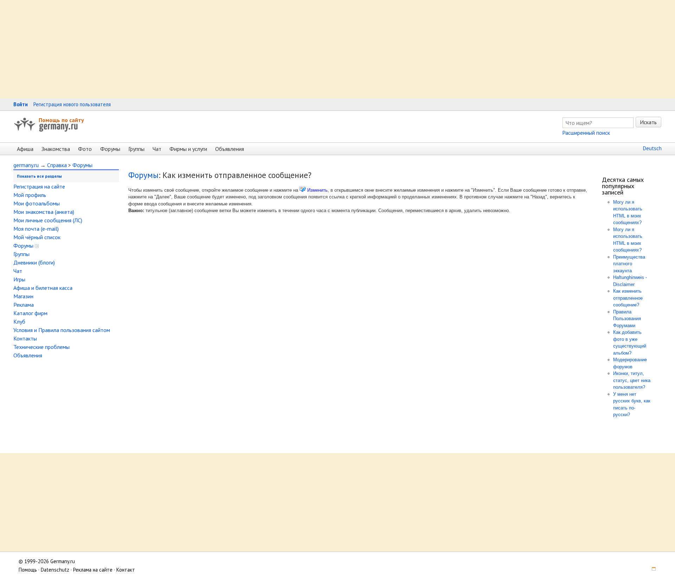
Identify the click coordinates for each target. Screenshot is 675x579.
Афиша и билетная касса (42, 287)
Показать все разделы (39, 176)
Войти (20, 104)
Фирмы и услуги (188, 148)
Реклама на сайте (92, 569)
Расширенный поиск (586, 132)
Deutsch (652, 148)
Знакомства (55, 148)
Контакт (125, 569)
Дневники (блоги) (34, 262)
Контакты (25, 338)
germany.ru (26, 164)
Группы (136, 148)
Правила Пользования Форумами (627, 318)
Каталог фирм (30, 313)
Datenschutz (55, 569)
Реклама (23, 304)
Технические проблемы (41, 346)
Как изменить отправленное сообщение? (628, 297)
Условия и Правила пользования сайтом (61, 329)
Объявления (229, 148)
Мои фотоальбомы (36, 203)
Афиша (25, 148)
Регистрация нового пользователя (72, 104)
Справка (57, 164)
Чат (157, 148)
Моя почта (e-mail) (36, 228)
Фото (85, 148)
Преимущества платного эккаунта (629, 263)
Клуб (19, 321)
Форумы (110, 148)
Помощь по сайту (61, 119)
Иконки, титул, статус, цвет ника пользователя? (631, 380)
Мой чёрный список (36, 237)
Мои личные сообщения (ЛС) (47, 220)
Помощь (28, 569)
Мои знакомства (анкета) (43, 211)
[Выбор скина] (651, 569)
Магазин (23, 296)
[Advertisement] (211, 49)
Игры (19, 279)
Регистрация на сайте (39, 186)
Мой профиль (29, 194)
